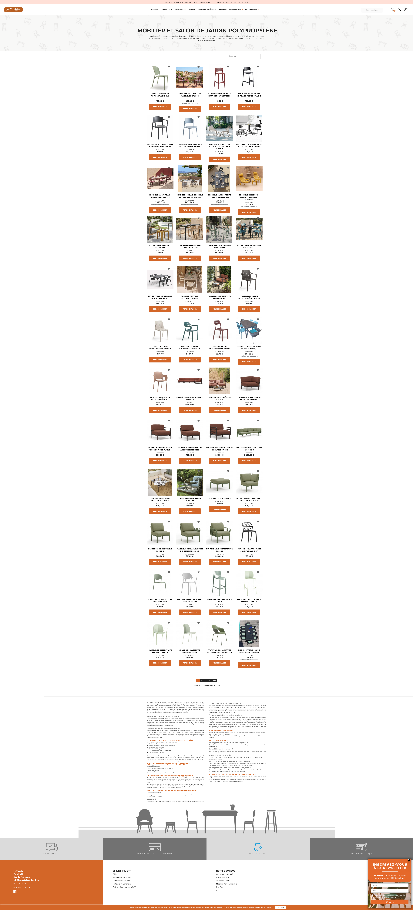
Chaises (154, 9)
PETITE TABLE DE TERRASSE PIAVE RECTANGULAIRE (160, 297)
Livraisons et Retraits (121, 881)
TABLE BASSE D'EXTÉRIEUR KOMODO (190, 499)
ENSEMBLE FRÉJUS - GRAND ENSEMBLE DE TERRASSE (249, 651)
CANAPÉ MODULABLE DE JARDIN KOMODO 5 (249, 449)
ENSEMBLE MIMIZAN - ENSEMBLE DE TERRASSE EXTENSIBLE (189, 196)
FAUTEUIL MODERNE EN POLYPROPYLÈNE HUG (160, 398)
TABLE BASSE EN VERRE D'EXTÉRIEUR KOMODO (160, 499)
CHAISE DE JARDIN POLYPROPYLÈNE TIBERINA (160, 348)
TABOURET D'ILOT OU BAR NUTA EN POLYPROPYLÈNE (219, 95)
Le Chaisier (18, 871)
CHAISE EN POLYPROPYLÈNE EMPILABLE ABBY (160, 601)
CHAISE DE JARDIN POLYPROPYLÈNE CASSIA (219, 348)
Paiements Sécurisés (122, 877)
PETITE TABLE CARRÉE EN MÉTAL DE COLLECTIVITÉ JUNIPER (219, 146)
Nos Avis (219, 887)
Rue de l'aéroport (21, 877)
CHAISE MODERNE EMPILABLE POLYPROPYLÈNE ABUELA (190, 145)
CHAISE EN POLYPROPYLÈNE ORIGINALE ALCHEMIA (249, 550)
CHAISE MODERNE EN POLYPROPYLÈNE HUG (160, 95)
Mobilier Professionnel (230, 9)
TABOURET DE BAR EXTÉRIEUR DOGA (219, 601)
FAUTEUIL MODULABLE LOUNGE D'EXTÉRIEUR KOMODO (190, 550)
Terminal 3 (18, 874)
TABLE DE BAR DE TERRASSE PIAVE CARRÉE (219, 247)
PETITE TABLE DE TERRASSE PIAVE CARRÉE (249, 247)
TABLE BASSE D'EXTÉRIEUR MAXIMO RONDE (219, 297)
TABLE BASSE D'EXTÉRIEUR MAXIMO (219, 398)
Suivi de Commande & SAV (124, 887)
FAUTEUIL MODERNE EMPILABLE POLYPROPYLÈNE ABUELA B (160, 145)
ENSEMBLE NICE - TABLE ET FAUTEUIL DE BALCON (190, 95)
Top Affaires (251, 9)
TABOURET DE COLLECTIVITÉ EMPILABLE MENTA (249, 601)
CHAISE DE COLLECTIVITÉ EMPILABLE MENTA (189, 651)
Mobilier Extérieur (207, 9)
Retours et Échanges (122, 884)
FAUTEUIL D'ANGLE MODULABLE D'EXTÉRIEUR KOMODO (249, 499)
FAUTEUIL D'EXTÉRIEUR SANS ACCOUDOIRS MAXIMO (190, 449)
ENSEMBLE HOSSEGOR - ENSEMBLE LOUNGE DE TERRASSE (249, 197)
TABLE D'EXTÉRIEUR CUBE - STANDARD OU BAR (189, 247)
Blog (218, 890)
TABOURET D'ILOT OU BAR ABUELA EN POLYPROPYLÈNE (249, 95)
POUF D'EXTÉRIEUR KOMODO (219, 498)
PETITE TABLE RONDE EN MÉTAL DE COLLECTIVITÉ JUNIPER (249, 145)
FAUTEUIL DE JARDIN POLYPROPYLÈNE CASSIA (189, 348)
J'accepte (280, 907)
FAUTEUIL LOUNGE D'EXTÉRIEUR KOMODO (219, 550)
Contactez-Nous (223, 881)
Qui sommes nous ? (224, 874)
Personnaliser (160, 107)
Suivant (212, 681)
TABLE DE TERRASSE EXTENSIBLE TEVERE (189, 297)
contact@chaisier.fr (21, 888)
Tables (191, 9)
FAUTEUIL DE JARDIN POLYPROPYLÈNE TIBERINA (249, 297)
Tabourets (166, 9)
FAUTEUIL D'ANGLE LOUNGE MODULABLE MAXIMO (249, 398)
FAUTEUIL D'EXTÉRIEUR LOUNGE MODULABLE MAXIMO (219, 449)
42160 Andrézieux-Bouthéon (26, 880)
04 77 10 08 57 (19, 884)
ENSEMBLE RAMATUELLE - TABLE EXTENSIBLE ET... (160, 196)
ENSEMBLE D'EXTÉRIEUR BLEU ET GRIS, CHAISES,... (249, 348)
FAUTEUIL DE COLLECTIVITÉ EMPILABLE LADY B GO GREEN (219, 651)
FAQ (115, 874)
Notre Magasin (222, 877)
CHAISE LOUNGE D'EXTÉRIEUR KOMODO (160, 550)
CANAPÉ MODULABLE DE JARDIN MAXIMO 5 (189, 398)
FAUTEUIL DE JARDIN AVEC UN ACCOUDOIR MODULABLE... (160, 449)
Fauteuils (180, 9)
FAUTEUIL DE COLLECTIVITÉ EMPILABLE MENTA (160, 651)
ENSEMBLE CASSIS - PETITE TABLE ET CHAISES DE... (219, 196)
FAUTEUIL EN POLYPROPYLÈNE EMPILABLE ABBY (189, 601)
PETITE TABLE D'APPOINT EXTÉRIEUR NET (160, 247)
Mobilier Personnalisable (226, 884)
